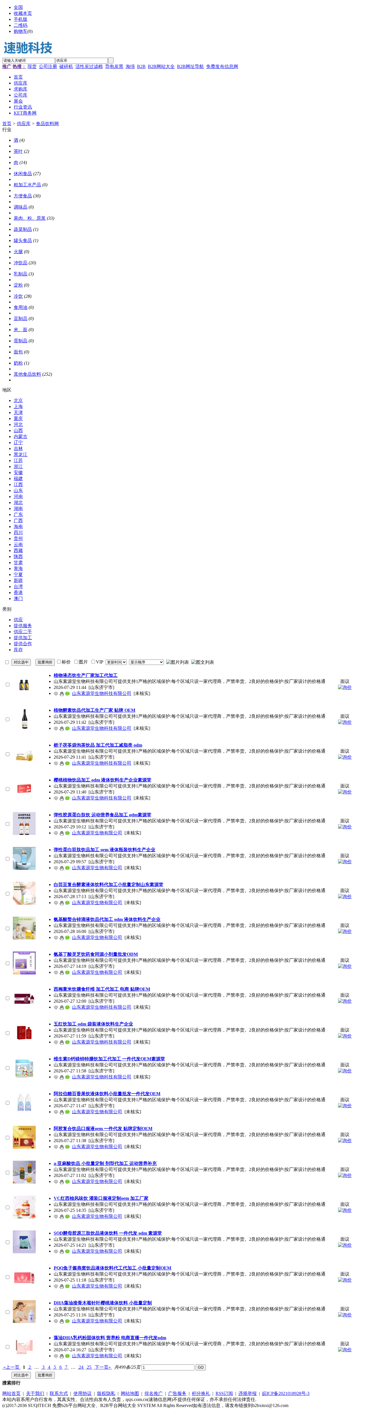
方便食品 (23, 195)
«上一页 (11, 1367)
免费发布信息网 (222, 66)
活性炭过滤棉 (89, 66)
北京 (18, 400)
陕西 (18, 556)
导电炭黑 (114, 66)
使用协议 (82, 1393)
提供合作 (23, 643)
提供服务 (23, 625)
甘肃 (18, 562)
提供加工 (23, 637)
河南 (18, 496)
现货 (32, 66)
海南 (18, 526)
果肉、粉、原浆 (30, 218)
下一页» (103, 1367)
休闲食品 (23, 173)
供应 (18, 619)
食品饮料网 (47, 123)
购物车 (20, 31)
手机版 (20, 19)
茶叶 (18, 151)
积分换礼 (201, 1393)
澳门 (18, 598)
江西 (18, 484)
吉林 (18, 448)
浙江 (18, 466)
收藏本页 (23, 13)
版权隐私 (106, 1393)
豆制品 (20, 318)
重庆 (18, 418)
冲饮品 (20, 262)
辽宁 (18, 442)
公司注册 (48, 66)
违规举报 (247, 1393)
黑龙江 (20, 454)
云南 (18, 544)
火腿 (18, 251)
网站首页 (11, 1393)
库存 (18, 649)
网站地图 (130, 1393)
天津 (18, 412)
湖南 (18, 508)
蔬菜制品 (23, 229)
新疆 (18, 580)
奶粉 (18, 363)
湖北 (18, 502)
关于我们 (35, 1393)
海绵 (130, 66)
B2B (141, 66)
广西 (18, 520)
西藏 (18, 550)
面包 (18, 351)
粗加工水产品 (27, 184)
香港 (18, 592)
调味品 (20, 207)
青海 (18, 568)
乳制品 (20, 273)
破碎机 (66, 66)
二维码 (20, 25)
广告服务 (177, 1393)
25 (89, 1367)
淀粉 (18, 285)
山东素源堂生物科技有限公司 (101, 693)
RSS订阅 (224, 1393)
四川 (18, 532)
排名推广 (153, 1393)
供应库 (24, 123)
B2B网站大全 (161, 66)
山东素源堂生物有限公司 (97, 832)
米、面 (20, 329)
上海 (18, 406)
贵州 (18, 538)
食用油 (20, 307)
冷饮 (18, 296)
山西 (18, 430)
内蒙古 (20, 436)
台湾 (18, 586)
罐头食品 (23, 240)
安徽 (18, 472)
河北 (18, 424)
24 (81, 1367)
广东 (18, 514)
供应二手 (23, 631)
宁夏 (18, 574)
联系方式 (59, 1393)
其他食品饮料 (27, 374)
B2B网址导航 (190, 66)
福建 (18, 478)
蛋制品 (20, 340)
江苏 (18, 460)
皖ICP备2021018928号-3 (285, 1393)
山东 (18, 490)
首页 (6, 123)
